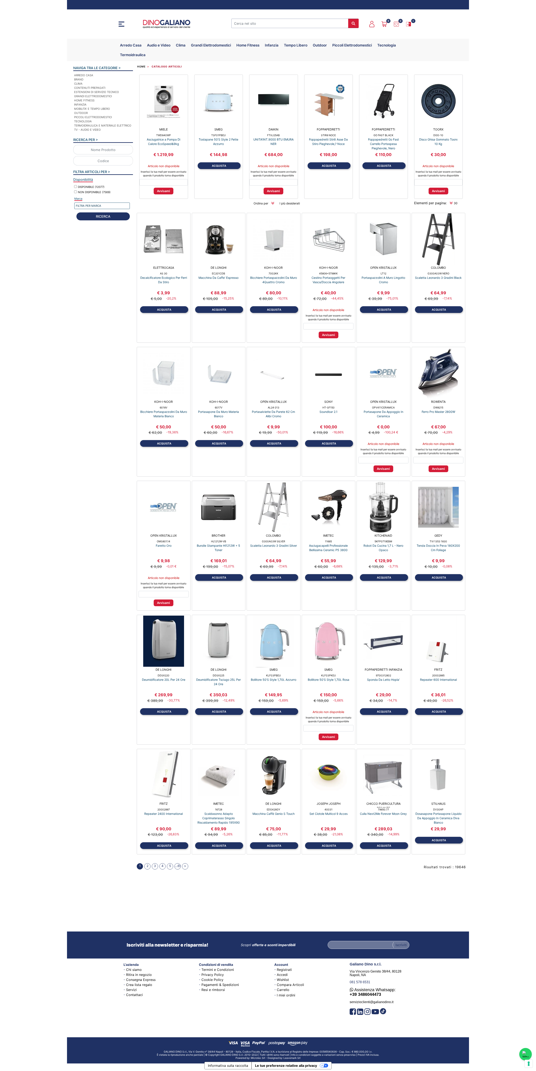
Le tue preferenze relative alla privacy (286, 1065)
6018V (163, 407)
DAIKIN (273, 129)
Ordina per (261, 203)
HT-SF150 (328, 407)
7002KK (273, 273)
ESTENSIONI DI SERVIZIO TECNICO (96, 92)
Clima (181, 45)
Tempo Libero (295, 45)
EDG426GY (273, 809)
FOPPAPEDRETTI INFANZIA (383, 669)
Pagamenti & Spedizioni (220, 985)
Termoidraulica (133, 55)
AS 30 (163, 273)
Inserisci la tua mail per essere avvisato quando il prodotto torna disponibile (163, 173)
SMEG (218, 129)
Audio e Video (158, 45)
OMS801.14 (163, 541)
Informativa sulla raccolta (228, 1065)
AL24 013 (273, 407)
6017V (218, 407)
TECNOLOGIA (83, 121)
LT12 (383, 273)
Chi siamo (134, 970)
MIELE (163, 129)
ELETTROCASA (163, 267)
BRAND (78, 79)
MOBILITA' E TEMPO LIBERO (92, 108)
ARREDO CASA (83, 75)
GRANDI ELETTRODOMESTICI (93, 96)
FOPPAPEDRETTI (328, 129)
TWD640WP (163, 135)
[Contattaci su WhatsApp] (525, 1054)
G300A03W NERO (438, 273)
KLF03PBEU (273, 675)
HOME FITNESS (84, 100)
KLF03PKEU (328, 675)
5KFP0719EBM (383, 541)
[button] (353, 23)
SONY (328, 401)
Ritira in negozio (139, 975)
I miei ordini (286, 995)
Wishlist (283, 980)
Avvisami (163, 191)
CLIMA (78, 83)
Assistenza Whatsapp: (373, 992)
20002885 (438, 675)
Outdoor (320, 45)
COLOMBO (438, 267)
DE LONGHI (219, 267)
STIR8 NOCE (328, 135)
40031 (328, 809)
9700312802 (383, 675)
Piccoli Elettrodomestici (352, 45)
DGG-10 (438, 135)
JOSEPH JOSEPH (328, 803)
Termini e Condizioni (217, 970)
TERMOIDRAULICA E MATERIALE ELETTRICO (102, 125)
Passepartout (278, 1056)
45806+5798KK (328, 273)
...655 (178, 866)
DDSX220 (163, 675)
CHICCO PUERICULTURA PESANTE (383, 805)
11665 (328, 541)
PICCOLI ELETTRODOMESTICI (93, 117)
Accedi (282, 975)
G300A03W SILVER (273, 541)
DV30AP (438, 809)
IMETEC (328, 535)
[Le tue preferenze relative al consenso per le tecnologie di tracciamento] (529, 1064)
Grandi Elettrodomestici (211, 45)
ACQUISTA (219, 165)
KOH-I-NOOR (273, 267)
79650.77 (383, 809)
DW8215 (438, 407)
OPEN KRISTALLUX (383, 267)
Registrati (284, 970)
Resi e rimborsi (213, 990)
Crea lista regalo (139, 985)
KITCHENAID (383, 535)
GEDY (438, 535)
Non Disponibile (94, 192)
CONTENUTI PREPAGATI (89, 87)
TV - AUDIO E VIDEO (87, 129)
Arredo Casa (131, 45)
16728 (218, 809)
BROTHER (218, 535)
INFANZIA (80, 104)
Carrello (283, 990)
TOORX (438, 129)
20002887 (163, 809)
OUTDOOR (81, 113)
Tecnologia (386, 45)
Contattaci (134, 995)
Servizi (131, 990)
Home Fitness (247, 45)
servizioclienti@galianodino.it (371, 1002)
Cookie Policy (212, 980)
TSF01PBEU (218, 135)
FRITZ (438, 669)
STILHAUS (438, 803)
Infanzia (271, 45)
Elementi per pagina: (430, 203)
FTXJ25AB (273, 135)
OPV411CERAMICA (383, 407)
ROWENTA (438, 401)
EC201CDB (218, 273)
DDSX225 (218, 675)
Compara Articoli (290, 985)
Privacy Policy (212, 975)
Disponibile (91, 187)
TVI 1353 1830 (438, 541)
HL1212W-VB (218, 541)
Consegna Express (141, 980)
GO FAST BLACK (383, 135)
